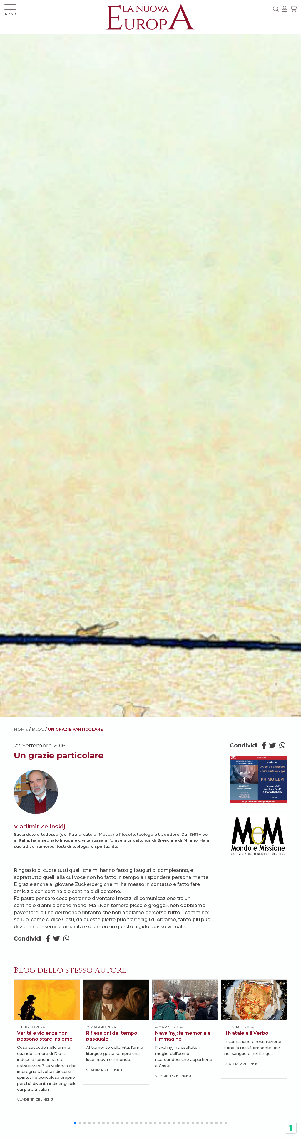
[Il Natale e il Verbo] (254, 1000)
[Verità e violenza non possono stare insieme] (47, 1000)
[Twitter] (56, 938)
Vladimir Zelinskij (39, 826)
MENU (10, 13)
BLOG (38, 729)
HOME (21, 729)
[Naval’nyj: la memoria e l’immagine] (185, 1000)
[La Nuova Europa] (150, 16)
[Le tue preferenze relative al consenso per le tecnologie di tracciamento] (290, 1127)
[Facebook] (48, 938)
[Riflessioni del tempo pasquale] (116, 1000)
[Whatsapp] (66, 938)
